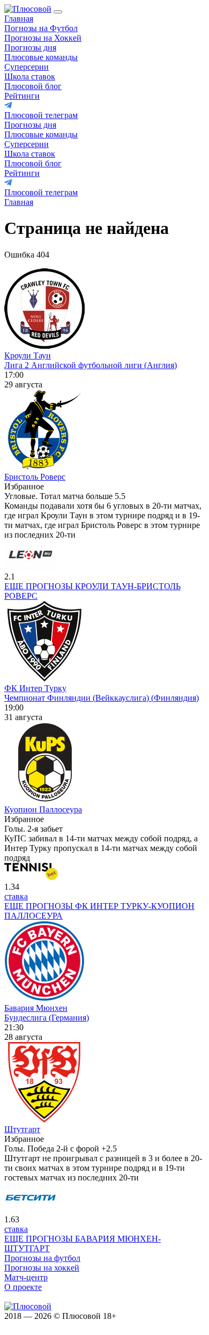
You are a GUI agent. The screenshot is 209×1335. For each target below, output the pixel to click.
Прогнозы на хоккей (41, 1267)
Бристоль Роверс (34, 476)
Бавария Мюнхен (36, 1008)
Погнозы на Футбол (41, 28)
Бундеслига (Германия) (46, 1017)
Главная (18, 18)
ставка (16, 896)
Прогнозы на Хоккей (42, 37)
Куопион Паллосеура (43, 809)
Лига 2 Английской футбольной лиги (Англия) (90, 365)
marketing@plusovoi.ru (44, 1296)
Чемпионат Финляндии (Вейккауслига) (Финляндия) (101, 697)
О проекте (23, 1287)
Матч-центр (26, 1277)
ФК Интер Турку (35, 688)
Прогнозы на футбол (42, 1258)
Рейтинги (22, 95)
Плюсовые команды (41, 57)
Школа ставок (29, 76)
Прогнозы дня (30, 47)
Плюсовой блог (33, 86)
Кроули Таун (27, 355)
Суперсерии (26, 66)
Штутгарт (22, 1129)
